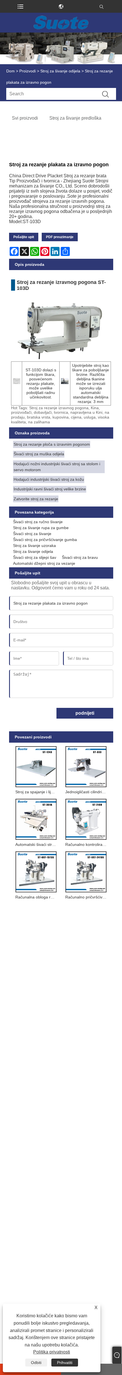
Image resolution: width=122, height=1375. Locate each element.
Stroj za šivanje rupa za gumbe (41, 527)
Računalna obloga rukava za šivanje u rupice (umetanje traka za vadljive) (37, 897)
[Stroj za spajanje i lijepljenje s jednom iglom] (36, 765)
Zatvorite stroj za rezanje (36, 499)
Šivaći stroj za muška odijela (39, 454)
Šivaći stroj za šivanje (32, 533)
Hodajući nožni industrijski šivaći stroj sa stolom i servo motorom (57, 467)
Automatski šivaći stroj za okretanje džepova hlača (37, 844)
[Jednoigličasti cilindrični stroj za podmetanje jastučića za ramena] (86, 765)
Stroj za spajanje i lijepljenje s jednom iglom (37, 792)
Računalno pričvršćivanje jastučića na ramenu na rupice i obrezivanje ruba (87, 897)
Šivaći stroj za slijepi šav (34, 557)
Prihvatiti (64, 1362)
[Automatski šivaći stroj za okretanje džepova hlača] (36, 818)
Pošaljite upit (23, 237)
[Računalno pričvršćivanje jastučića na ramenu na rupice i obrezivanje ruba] (86, 871)
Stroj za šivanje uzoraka (34, 545)
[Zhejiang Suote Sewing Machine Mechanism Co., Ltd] (61, 23)
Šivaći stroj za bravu (80, 557)
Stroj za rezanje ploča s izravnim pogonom (52, 444)
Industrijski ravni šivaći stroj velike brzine (50, 489)
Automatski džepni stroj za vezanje (44, 563)
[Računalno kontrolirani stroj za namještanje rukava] (86, 818)
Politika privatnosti (51, 1352)
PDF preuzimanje (59, 237)
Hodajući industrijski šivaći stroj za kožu (49, 479)
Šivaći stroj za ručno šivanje (38, 522)
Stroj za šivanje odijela (60, 71)
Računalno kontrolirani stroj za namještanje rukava (87, 844)
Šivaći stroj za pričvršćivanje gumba (45, 539)
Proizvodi (27, 71)
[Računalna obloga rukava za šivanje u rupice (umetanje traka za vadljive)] (36, 871)
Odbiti (36, 1362)
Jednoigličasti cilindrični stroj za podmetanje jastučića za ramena (87, 792)
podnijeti (84, 713)
